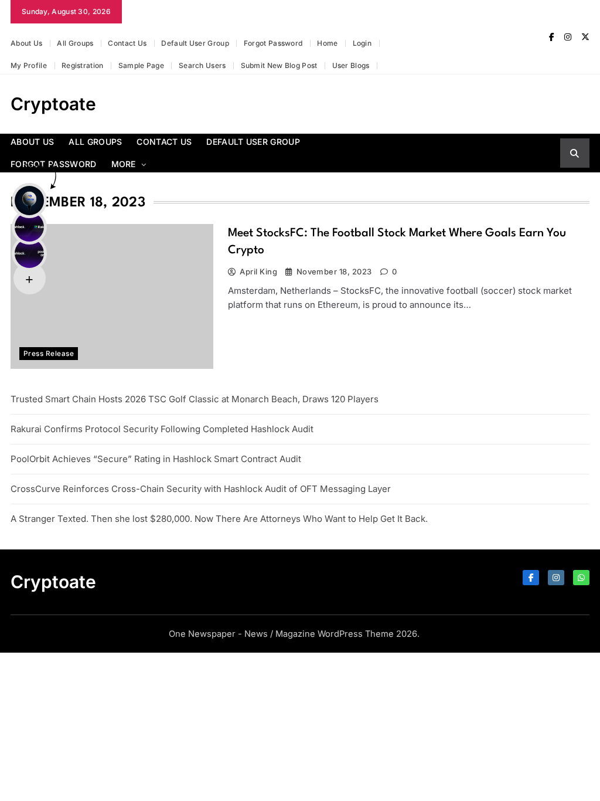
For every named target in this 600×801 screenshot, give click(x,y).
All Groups (75, 43)
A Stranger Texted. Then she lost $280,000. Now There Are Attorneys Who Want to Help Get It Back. (219, 518)
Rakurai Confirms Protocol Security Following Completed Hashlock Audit (162, 429)
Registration (83, 65)
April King (258, 271)
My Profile (29, 65)
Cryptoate (53, 103)
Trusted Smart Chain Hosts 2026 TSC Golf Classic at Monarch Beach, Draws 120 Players (195, 399)
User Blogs (351, 65)
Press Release (48, 353)
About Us (26, 43)
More (123, 164)
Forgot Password (273, 43)
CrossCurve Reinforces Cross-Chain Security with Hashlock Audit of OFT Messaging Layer (201, 488)
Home (327, 43)
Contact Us (127, 43)
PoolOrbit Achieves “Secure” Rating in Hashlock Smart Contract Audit (156, 458)
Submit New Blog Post (279, 65)
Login (362, 43)
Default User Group (195, 43)
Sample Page (141, 65)
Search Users (202, 65)
